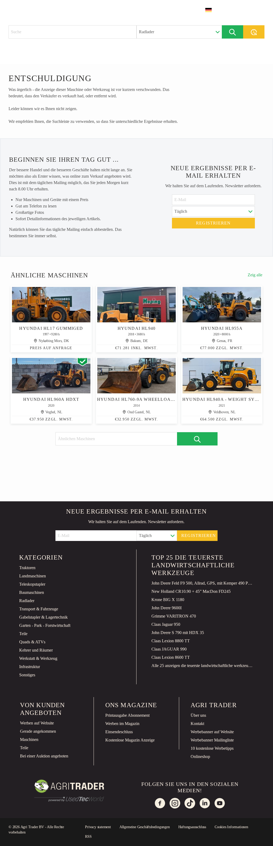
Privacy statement (98, 827)
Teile (23, 633)
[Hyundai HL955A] (221, 305)
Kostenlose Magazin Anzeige (130, 740)
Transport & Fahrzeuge (38, 609)
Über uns (198, 715)
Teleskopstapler (32, 584)
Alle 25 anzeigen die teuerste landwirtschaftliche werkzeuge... (202, 665)
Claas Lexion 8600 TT (170, 657)
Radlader (26, 600)
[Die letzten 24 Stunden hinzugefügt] (253, 32)
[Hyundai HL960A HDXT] (51, 376)
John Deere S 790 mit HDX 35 (177, 632)
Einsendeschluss (119, 732)
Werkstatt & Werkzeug (38, 658)
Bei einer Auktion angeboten (44, 756)
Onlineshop (200, 756)
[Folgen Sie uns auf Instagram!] (175, 803)
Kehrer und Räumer (36, 650)
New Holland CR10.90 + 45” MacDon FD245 (191, 591)
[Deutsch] (212, 10)
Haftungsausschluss (192, 827)
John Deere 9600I (166, 608)
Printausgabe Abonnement (127, 715)
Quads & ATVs (32, 642)
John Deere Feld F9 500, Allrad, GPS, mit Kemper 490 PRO (202, 583)
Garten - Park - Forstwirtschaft (44, 625)
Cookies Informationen (231, 827)
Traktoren (27, 567)
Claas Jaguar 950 (165, 624)
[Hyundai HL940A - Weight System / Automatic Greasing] (221, 376)
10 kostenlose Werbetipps (212, 748)
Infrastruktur (29, 666)
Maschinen (29, 739)
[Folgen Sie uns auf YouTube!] (219, 803)
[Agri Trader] (34, 10)
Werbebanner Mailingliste (212, 740)
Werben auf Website (37, 723)
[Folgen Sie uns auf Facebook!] (160, 803)
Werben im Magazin (122, 723)
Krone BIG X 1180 (167, 599)
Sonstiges (27, 675)
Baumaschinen (31, 592)
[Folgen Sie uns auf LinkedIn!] (204, 803)
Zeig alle (255, 275)
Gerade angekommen (38, 731)
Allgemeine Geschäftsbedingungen (144, 827)
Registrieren (213, 223)
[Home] (66, 9)
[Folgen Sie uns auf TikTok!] (189, 803)
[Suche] (232, 32)
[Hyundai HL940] (136, 305)
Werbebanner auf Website (212, 732)
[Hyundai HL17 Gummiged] (51, 305)
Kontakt (197, 723)
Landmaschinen (32, 576)
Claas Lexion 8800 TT (170, 641)
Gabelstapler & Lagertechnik (43, 617)
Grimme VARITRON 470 (173, 616)
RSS (88, 837)
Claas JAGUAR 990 (169, 649)
